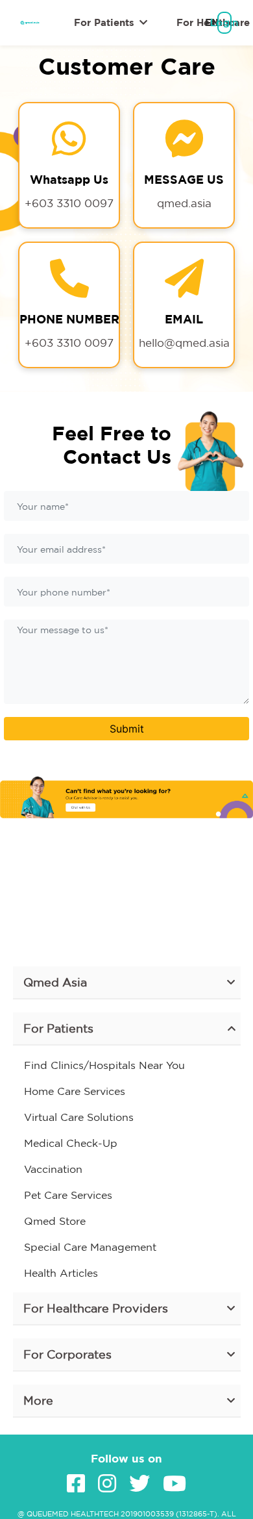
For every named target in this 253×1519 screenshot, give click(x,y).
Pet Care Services (68, 1195)
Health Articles (61, 1273)
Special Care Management (90, 1247)
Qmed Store (55, 1221)
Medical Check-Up (70, 1143)
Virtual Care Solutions (79, 1117)
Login (224, 22)
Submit (127, 728)
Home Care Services (74, 1091)
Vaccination (53, 1169)
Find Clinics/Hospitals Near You (104, 1065)
